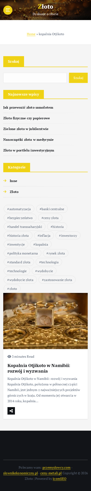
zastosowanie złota (58, 280)
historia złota (19, 235)
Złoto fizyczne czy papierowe (26, 118)
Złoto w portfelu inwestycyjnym (28, 150)
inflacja (44, 235)
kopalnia (41, 244)
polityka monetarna (23, 253)
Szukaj (13, 61)
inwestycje (17, 244)
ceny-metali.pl (51, 473)
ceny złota (51, 218)
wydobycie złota (21, 280)
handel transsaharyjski (25, 226)
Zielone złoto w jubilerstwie (26, 129)
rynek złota (57, 253)
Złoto (14, 191)
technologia (50, 262)
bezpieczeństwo (21, 218)
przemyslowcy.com (56, 467)
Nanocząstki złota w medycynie (28, 139)
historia (58, 226)
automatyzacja (20, 209)
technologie (18, 271)
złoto (13, 288)
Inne (13, 181)
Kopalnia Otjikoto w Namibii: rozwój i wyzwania (38, 368)
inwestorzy (69, 235)
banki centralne (53, 209)
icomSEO (59, 478)
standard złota (20, 262)
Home (31, 34)
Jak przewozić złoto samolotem (28, 107)
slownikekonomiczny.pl (20, 473)
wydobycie (45, 271)
